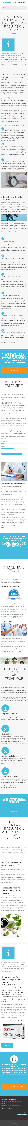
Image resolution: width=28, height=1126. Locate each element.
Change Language (22, 1114)
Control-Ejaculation (17, 1122)
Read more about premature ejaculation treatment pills (14, 369)
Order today (7, 1045)
